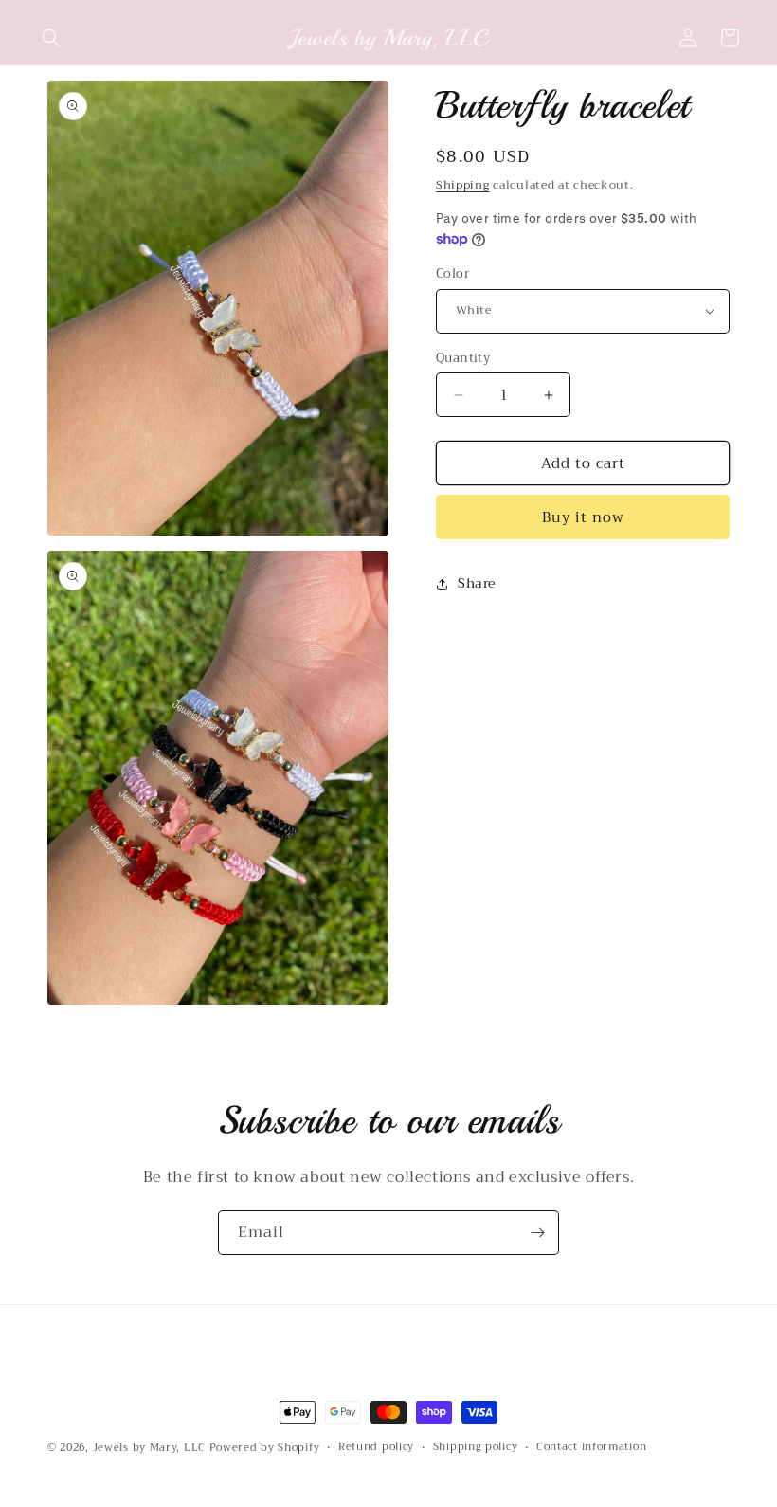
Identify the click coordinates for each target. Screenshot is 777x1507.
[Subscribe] (537, 1232)
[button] (51, 38)
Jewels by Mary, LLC (149, 1448)
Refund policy (376, 1447)
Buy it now (583, 517)
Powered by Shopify (264, 1448)
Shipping (463, 184)
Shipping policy (475, 1447)
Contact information (591, 1447)
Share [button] (477, 583)
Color (452, 273)
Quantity (463, 358)
